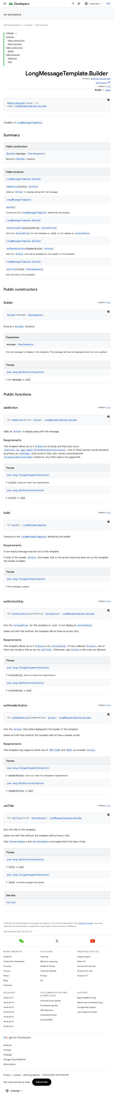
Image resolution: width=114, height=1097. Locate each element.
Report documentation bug (90, 1002)
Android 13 (9, 1016)
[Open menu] (5, 3)
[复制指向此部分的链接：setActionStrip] (26, 602)
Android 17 (9, 997)
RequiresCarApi (17, 103)
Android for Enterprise (14, 961)
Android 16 (9, 1002)
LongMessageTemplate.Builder (30, 106)
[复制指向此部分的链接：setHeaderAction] (30, 705)
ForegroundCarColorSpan (18, 457)
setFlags (25, 453)
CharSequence (35, 153)
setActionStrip (15, 228)
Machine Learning (48, 961)
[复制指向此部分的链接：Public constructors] (40, 290)
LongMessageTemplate (29, 122)
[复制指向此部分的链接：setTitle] (17, 806)
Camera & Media (48, 971)
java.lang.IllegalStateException (26, 579)
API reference (13, 14)
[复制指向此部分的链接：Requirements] (24, 440)
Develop (28, 25)
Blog (6, 980)
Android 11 (9, 1026)
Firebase (8, 1054)
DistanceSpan (17, 841)
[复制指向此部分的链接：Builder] (16, 303)
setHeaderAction (16, 248)
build (10, 207)
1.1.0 (108, 86)
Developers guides (49, 1005)
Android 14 (9, 1012)
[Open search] (73, 3)
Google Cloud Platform (15, 1059)
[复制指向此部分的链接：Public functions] (34, 395)
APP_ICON (55, 750)
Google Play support (86, 1007)
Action (33, 186)
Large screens (83, 956)
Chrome (7, 1050)
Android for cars (85, 971)
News (6, 975)
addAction (12, 186)
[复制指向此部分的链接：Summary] (23, 135)
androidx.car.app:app (100, 78)
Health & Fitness (47, 966)
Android (7, 956)
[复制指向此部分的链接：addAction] (21, 408)
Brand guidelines (32, 1075)
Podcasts (8, 985)
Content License (86, 923)
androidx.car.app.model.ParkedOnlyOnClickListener (35, 450)
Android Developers (12, 25)
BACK (69, 750)
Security (7, 966)
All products (9, 1064)
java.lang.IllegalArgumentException (28, 475)
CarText (11, 902)
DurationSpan (40, 841)
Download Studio (48, 1015)
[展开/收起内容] (16, 33)
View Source (101, 83)
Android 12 (9, 1021)
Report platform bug (86, 997)
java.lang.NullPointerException (25, 372)
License (17, 1075)
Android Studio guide (50, 1000)
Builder (11, 153)
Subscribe (42, 1082)
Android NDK (46, 1019)
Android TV (82, 975)
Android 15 (9, 1007)
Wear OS (81, 961)
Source (7, 971)
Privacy (43, 975)
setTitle (12, 269)
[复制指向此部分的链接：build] (13, 513)
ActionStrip (48, 228)
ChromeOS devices (86, 966)
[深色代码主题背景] (108, 100)
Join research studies (87, 1012)
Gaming (44, 956)
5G (41, 980)
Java (107, 90)
